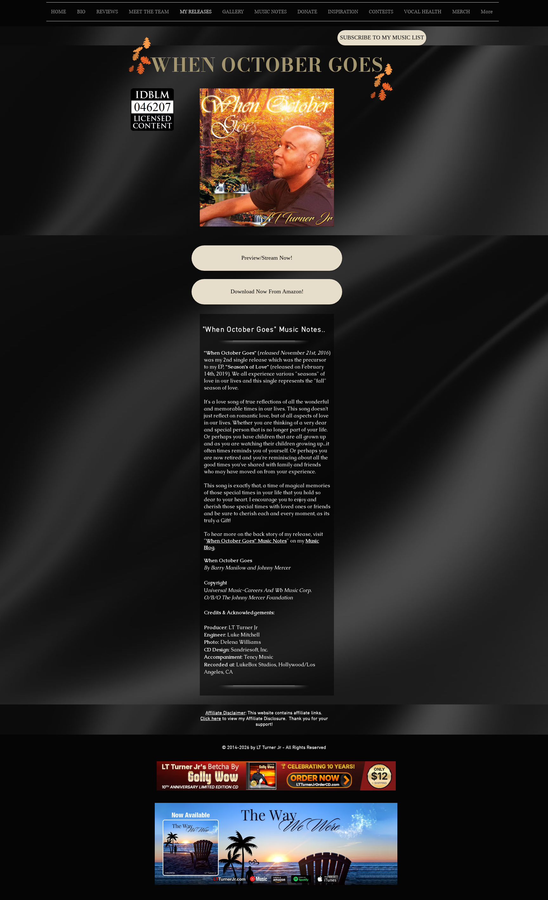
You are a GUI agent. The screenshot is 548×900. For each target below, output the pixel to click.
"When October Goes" (230, 353)
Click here (210, 719)
